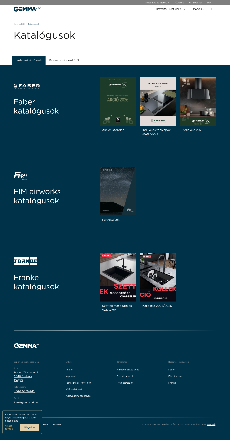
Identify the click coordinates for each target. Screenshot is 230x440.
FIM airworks (175, 376)
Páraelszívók (111, 219)
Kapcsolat (71, 376)
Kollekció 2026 (192, 130)
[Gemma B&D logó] (27, 9)
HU (209, 2)
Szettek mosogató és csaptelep (117, 307)
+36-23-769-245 (24, 391)
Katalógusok (195, 2)
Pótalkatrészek (125, 383)
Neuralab (211, 424)
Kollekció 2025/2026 (157, 305)
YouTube (58, 424)
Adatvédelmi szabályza (78, 396)
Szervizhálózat (125, 376)
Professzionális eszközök (64, 60)
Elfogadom (29, 427)
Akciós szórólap (113, 130)
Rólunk (69, 369)
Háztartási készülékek (169, 9)
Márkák (198, 9)
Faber (171, 369)
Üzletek (179, 2)
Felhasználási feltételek (78, 383)
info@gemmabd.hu (26, 402)
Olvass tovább (9, 427)
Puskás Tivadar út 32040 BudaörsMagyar (26, 376)
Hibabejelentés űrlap (128, 369)
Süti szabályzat (74, 389)
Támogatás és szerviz (156, 2)
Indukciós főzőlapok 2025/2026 (156, 131)
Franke (172, 383)
